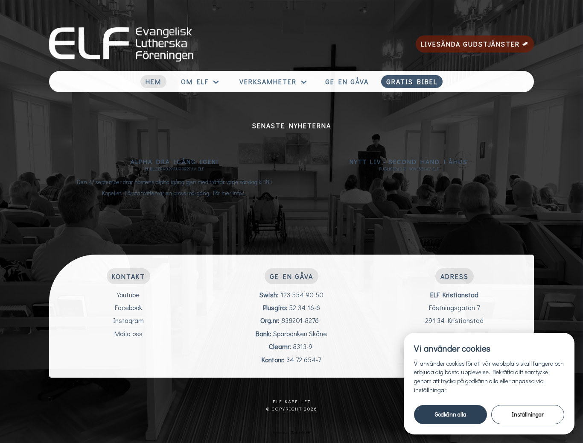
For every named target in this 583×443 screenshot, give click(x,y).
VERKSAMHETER (268, 81)
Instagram (128, 320)
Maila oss (128, 333)
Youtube (128, 294)
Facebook (128, 307)
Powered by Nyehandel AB (291, 432)
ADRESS (454, 276)
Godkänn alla (450, 414)
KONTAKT (128, 276)
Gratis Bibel (411, 81)
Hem (153, 81)
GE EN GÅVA (291, 276)
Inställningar (528, 414)
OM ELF (195, 81)
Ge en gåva (347, 81)
